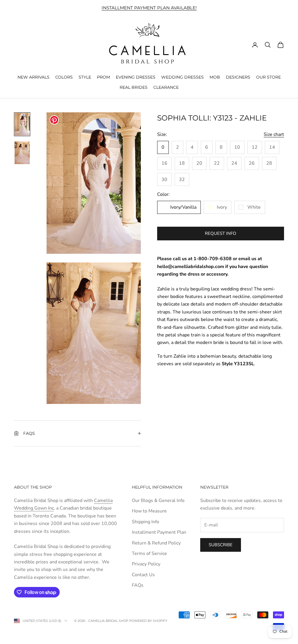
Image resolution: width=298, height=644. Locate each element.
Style (85, 77)
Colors (64, 77)
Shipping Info (145, 522)
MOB (215, 77)
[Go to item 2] (22, 153)
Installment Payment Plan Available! (149, 7)
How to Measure (149, 511)
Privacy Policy (146, 564)
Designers (238, 77)
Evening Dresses (135, 77)
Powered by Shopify (148, 621)
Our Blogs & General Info (158, 500)
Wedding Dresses (182, 77)
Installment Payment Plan (159, 532)
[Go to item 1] (22, 124)
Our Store (268, 77)
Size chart (274, 134)
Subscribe (221, 545)
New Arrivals (33, 77)
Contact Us (143, 575)
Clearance (166, 87)
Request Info (220, 233)
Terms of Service (149, 553)
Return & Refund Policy (156, 543)
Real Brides (134, 87)
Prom (103, 77)
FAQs (137, 585)
